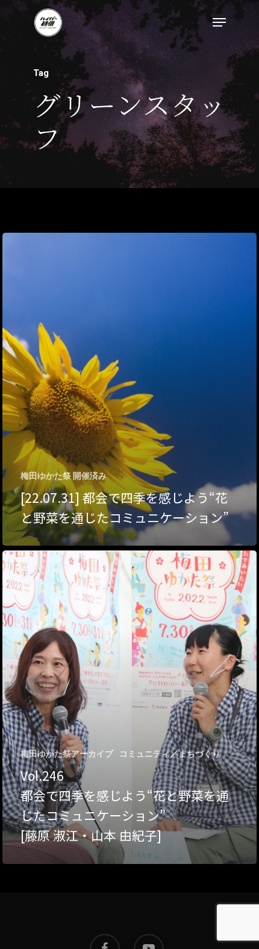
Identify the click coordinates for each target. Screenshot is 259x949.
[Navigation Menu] (219, 22)
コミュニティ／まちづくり (169, 753)
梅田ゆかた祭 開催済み (63, 476)
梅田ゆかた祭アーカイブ (66, 753)
